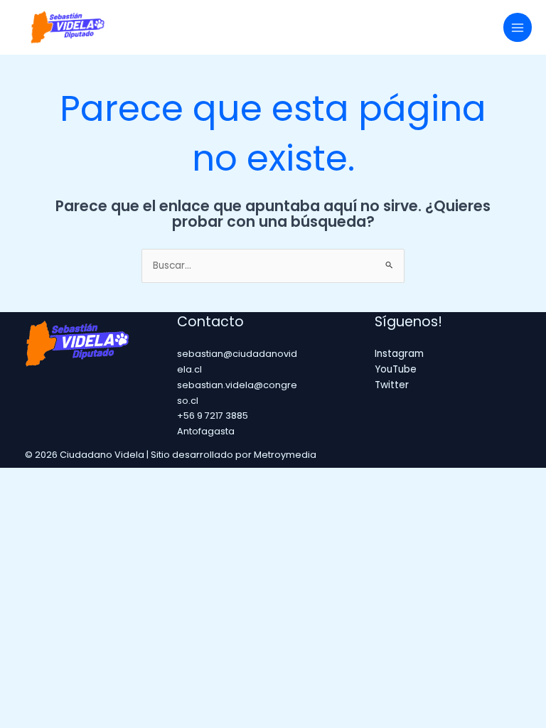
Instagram (399, 353)
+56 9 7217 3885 (212, 416)
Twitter (392, 385)
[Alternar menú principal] (517, 27)
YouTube (396, 369)
